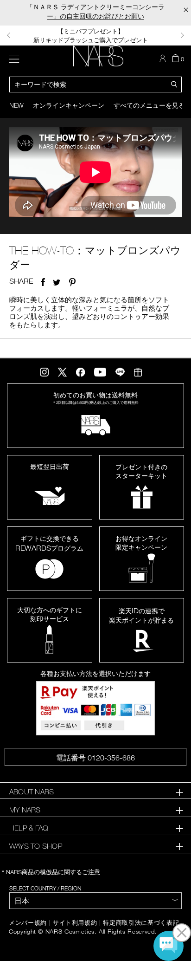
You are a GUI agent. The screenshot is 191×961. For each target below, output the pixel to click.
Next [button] (182, 35)
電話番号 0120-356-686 (95, 757)
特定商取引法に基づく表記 (141, 922)
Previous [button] (9, 35)
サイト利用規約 (75, 922)
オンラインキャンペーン (68, 105)
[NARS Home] (98, 55)
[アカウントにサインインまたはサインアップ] (163, 58)
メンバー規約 (28, 922)
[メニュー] (14, 58)
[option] (95, 35)
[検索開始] (174, 83)
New (16, 105)
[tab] (95, 792)
